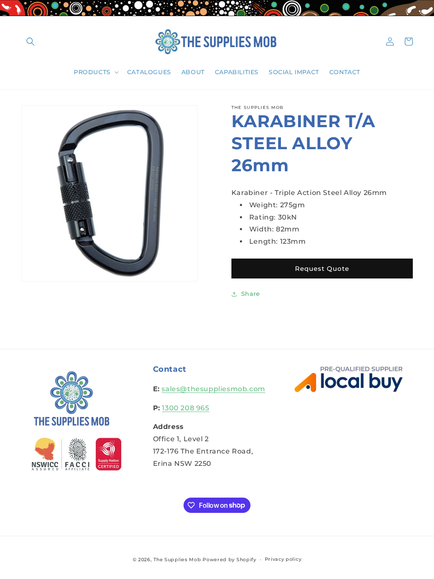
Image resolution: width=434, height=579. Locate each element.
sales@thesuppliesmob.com (213, 389)
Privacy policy (283, 559)
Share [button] (250, 294)
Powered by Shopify (229, 559)
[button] (30, 41)
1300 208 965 (185, 408)
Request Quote (322, 268)
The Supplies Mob (177, 559)
